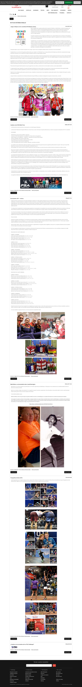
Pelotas (42, 10)
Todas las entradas (13, 16)
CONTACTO (69, 12)
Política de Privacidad (29, 679)
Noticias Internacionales (22, 16)
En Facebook (43, 679)
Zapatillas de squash (13, 673)
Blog (41, 676)
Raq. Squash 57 (54, 10)
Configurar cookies (13, 682)
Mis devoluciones (59, 673)
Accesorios (62, 10)
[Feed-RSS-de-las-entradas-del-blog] (13, 14)
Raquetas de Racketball (14, 679)
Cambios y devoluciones (29, 676)
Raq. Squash (21, 10)
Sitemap (42, 680)
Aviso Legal (27, 677)
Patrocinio (42, 673)
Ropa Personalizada (52, 12)
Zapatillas (28, 10)
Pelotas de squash (13, 676)
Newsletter (43, 677)
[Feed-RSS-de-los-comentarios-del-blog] (15, 14)
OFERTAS (69, 10)
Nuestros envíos (28, 673)
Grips (48, 10)
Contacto (27, 680)
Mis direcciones (59, 676)
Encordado (35, 10)
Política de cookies (59, 679)
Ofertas (57, 680)
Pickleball (62, 12)
